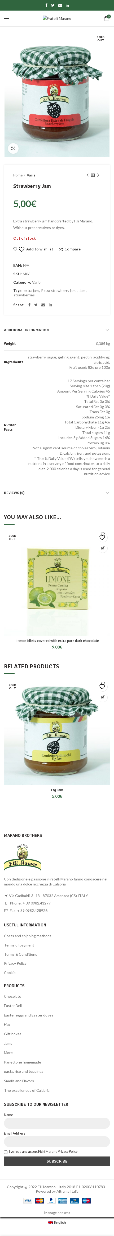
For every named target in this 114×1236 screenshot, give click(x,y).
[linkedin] (67, 5)
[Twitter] (52, 5)
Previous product (87, 175)
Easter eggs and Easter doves (28, 1015)
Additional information (26, 330)
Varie (31, 175)
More (8, 1052)
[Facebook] (46, 5)
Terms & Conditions (20, 954)
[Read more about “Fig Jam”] (102, 697)
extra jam (31, 290)
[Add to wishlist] (102, 537)
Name (8, 1115)
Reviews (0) (14, 493)
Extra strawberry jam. (58, 290)
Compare (72, 249)
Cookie (10, 972)
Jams (8, 1043)
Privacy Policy (15, 963)
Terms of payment (19, 945)
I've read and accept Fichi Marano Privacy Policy (43, 1152)
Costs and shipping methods (27, 936)
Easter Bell (13, 1005)
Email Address (14, 1133)
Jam (82, 290)
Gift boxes (12, 1034)
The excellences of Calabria (27, 1090)
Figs (7, 1024)
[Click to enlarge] (13, 148)
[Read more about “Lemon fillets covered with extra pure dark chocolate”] (102, 548)
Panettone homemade (22, 1062)
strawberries (24, 295)
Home (18, 175)
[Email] (60, 5)
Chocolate (12, 996)
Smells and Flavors (19, 1081)
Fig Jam (57, 790)
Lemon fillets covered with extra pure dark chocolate (57, 640)
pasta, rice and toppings (23, 1071)
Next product (98, 175)
